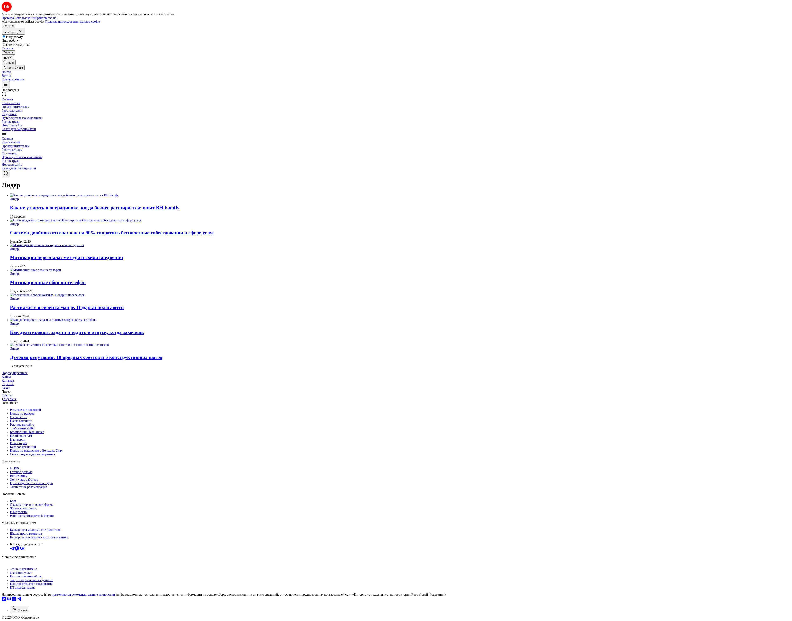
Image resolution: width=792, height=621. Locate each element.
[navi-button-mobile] (6, 84)
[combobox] (19, 609)
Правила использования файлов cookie (72, 21)
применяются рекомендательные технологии (83, 594)
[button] (6, 72)
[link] (9, 62)
